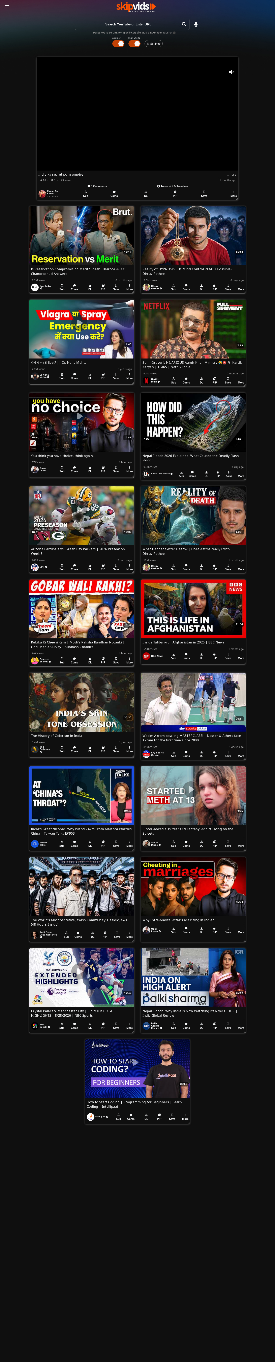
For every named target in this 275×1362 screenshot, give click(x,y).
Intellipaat (100, 1117)
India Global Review (155, 1025)
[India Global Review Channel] (146, 1026)
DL (146, 195)
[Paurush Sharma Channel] (35, 660)
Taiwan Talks (44, 843)
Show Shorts (134, 38)
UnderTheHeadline (160, 474)
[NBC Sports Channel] (35, 1026)
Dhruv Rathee (155, 287)
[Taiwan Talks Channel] (35, 844)
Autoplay (116, 38)
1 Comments (98, 186)
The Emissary (45, 748)
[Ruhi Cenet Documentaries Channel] (35, 935)
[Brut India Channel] (35, 287)
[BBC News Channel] (146, 656)
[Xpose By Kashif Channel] (42, 194)
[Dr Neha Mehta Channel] (35, 376)
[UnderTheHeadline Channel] (146, 474)
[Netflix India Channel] (146, 381)
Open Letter (43, 469)
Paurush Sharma (44, 660)
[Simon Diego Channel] (146, 844)
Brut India (45, 286)
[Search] (183, 24)
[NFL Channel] (35, 567)
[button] (195, 24)
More (234, 195)
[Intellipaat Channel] (90, 1117)
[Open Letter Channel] (35, 469)
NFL (42, 567)
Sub (85, 195)
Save (204, 195)
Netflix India (155, 380)
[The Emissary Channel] (35, 749)
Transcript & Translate (174, 186)
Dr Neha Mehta (44, 376)
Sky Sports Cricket (157, 753)
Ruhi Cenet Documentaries (48, 933)
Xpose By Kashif (52, 192)
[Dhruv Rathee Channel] (146, 287)
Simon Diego (154, 843)
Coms (114, 195)
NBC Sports (43, 1025)
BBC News (157, 656)
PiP (175, 195)
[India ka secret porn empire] (137, 114)
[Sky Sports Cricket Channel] (146, 754)
